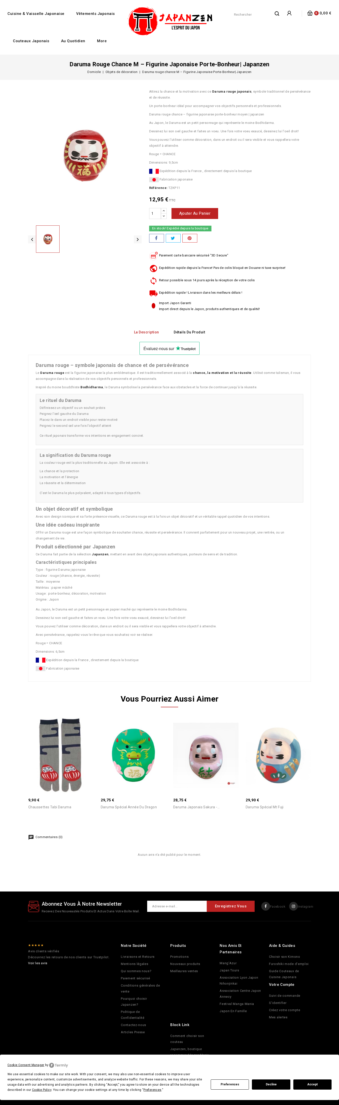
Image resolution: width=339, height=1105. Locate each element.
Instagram (305, 906)
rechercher (277, 13)
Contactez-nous (133, 1025)
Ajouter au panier (195, 213)
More (102, 41)
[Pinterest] (190, 238)
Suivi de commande (284, 996)
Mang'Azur (228, 963)
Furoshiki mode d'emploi (289, 964)
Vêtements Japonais (95, 13)
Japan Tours (229, 970)
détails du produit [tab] (189, 332)
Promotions (179, 957)
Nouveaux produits (185, 964)
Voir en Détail (66, 745)
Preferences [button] (152, 1090)
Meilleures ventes (184, 971)
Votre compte (282, 984)
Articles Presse (133, 1032)
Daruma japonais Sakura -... (196, 807)
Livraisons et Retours (138, 957)
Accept (312, 1084)
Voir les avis (37, 963)
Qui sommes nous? (136, 971)
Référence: (158, 188)
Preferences (230, 1084)
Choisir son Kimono (284, 957)
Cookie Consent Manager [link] (25, 1065)
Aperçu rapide (56, 745)
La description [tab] (146, 332)
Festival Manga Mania (237, 1004)
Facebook (277, 906)
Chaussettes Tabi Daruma (49, 807)
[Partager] (156, 238)
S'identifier (277, 1003)
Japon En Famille (233, 1011)
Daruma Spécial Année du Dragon (129, 807)
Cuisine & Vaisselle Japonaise (36, 13)
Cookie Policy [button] (41, 1090)
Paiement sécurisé (135, 978)
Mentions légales (134, 964)
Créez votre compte (284, 1010)
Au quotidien (73, 41)
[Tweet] (173, 238)
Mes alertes (278, 1017)
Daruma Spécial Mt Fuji (265, 807)
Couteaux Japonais (31, 41)
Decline (271, 1084)
